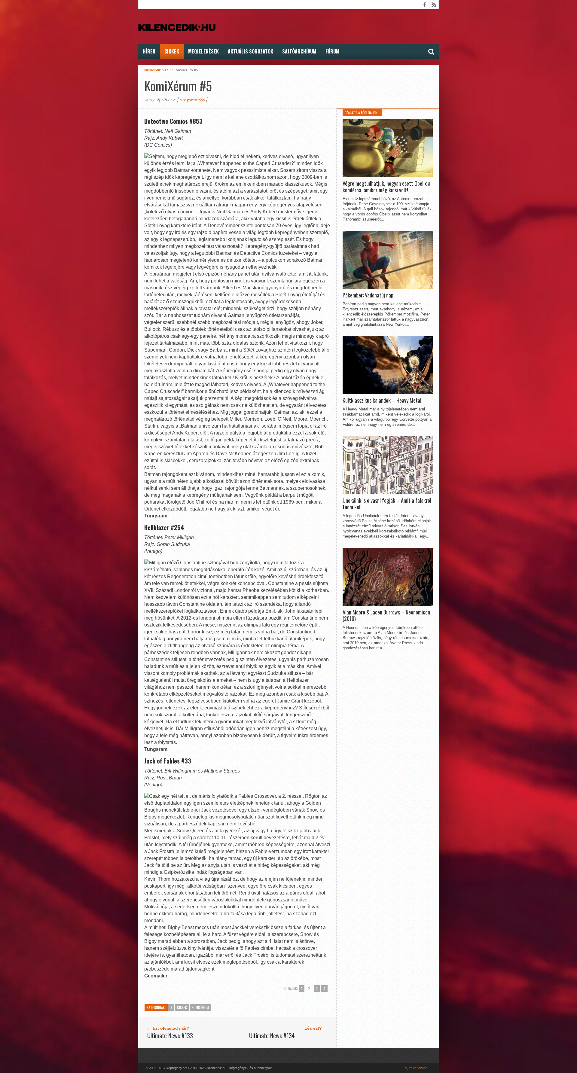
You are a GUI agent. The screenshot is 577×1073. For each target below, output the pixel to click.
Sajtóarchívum (299, 51)
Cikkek (171, 51)
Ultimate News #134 (272, 1035)
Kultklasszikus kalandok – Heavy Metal (382, 400)
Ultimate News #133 (170, 1035)
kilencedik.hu (155, 70)
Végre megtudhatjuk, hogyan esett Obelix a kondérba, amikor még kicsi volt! (386, 186)
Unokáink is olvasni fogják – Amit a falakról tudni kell (387, 503)
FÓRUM (332, 51)
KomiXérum (200, 1007)
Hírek (149, 51)
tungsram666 (192, 99)
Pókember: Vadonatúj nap (368, 295)
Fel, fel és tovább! (415, 1068)
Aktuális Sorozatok (250, 51)
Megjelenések (203, 51)
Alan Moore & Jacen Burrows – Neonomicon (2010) (386, 615)
